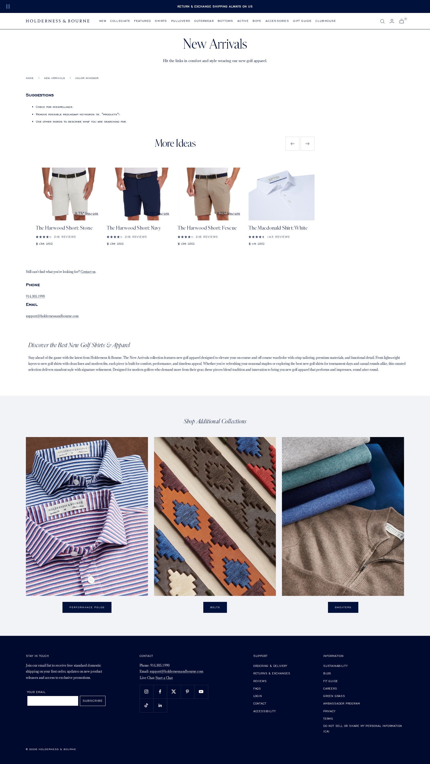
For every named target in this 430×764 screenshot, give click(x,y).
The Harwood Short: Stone (64, 228)
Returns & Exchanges (271, 673)
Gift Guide (302, 21)
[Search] (382, 21)
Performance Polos (87, 607)
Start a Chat (164, 678)
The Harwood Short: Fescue (207, 228)
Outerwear (204, 21)
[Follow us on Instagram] (146, 692)
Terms (328, 718)
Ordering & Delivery (270, 666)
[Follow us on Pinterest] (187, 692)
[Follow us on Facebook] (160, 692)
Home (30, 78)
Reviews (260, 681)
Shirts (161, 21)
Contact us (88, 272)
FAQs (257, 688)
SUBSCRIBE (93, 701)
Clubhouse (326, 21)
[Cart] (401, 21)
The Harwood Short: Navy (134, 228)
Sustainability (335, 666)
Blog (327, 673)
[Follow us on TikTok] (146, 705)
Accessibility (264, 711)
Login (257, 696)
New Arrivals (54, 78)
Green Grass (334, 696)
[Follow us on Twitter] (174, 692)
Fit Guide (330, 681)
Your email (36, 692)
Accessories (277, 21)
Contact (259, 703)
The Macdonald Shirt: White (278, 228)
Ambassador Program (341, 703)
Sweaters (343, 607)
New (102, 21)
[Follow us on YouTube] (201, 692)
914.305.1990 (35, 297)
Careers (330, 688)
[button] (292, 144)
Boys (257, 21)
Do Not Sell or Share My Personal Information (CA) (362, 728)
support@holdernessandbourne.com (52, 316)
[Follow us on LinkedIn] (160, 705)
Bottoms (225, 21)
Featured (142, 21)
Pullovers (181, 21)
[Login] (392, 21)
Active (243, 21)
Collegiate (120, 21)
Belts (215, 607)
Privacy (329, 711)
